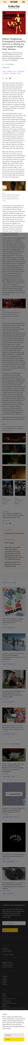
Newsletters (5, 1006)
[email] (10, 78)
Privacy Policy (6, 1000)
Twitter (4, 982)
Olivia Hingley (10, 64)
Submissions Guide (10, 566)
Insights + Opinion (7, 962)
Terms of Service (7, 1001)
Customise (8, 1035)
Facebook (5, 981)
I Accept (7, 1039)
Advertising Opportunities (9, 1003)
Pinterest (4, 984)
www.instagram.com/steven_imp (14, 533)
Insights (4, 1004)
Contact (4, 996)
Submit (4, 995)
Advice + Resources (7, 965)
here (22, 419)
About (4, 993)
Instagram (5, 976)
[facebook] (3, 78)
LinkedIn (4, 979)
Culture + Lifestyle (7, 967)
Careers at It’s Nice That (9, 998)
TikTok (4, 977)
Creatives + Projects (8, 963)
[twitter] (6, 78)
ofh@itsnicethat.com (14, 559)
